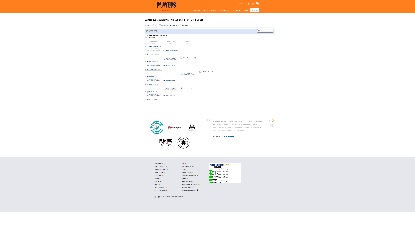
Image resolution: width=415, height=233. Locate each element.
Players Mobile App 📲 (190, 190)
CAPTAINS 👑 (159, 175)
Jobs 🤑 (157, 184)
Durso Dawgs (152, 76)
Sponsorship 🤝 (187, 172)
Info (156, 25)
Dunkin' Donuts (152, 84)
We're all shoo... (152, 69)
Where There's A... (153, 46)
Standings (175, 25)
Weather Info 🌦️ (187, 187)
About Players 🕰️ (161, 190)
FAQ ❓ (184, 164)
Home (149, 25)
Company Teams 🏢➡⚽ (190, 175)
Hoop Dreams (152, 61)
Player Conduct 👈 (189, 167)
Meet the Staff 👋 (161, 187)
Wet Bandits (151, 91)
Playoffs (185, 25)
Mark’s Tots (151, 99)
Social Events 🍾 (161, 172)
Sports (195, 10)
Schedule (164, 25)
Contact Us (159, 181)
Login (245, 10)
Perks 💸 (185, 178)
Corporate (235, 10)
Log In (240, 3)
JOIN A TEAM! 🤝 (160, 164)
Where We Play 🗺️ (161, 167)
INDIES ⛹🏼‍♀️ (158, 178)
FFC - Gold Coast (151, 50)
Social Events (210, 10)
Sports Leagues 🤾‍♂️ (161, 170)
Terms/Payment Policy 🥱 (191, 184)
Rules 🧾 (185, 170)
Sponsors (223, 10)
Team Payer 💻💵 (187, 181)
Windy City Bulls (152, 54)
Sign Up (255, 10)
